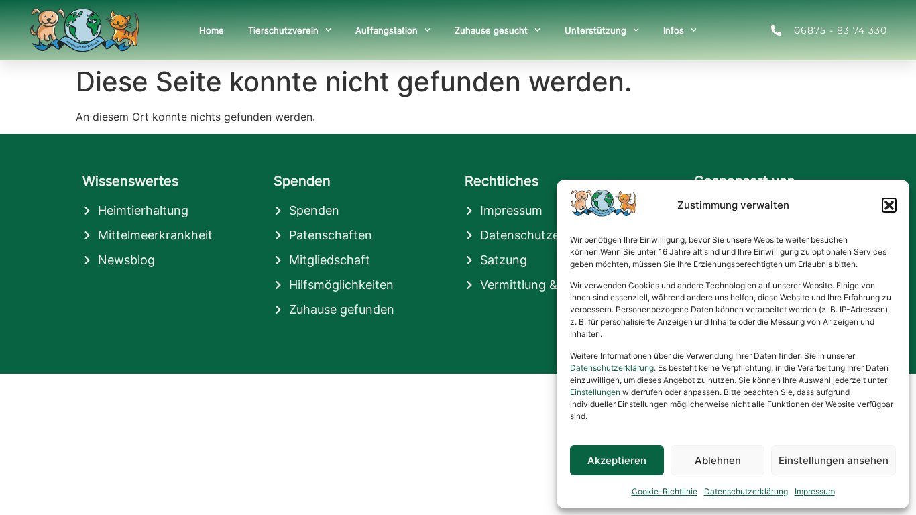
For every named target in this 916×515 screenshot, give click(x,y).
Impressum (815, 491)
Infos (673, 30)
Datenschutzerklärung (612, 368)
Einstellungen (595, 392)
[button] (889, 205)
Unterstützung (595, 30)
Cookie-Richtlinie (664, 491)
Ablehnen (718, 460)
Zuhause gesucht (491, 30)
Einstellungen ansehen (834, 460)
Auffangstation (386, 30)
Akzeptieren (616, 460)
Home (211, 30)
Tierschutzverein (283, 30)
